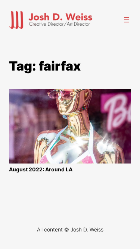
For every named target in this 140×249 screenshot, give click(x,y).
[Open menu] (126, 19)
